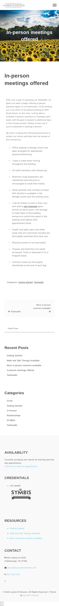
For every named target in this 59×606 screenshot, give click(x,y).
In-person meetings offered (26, 79)
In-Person (12, 410)
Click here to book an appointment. (21, 466)
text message (30, 206)
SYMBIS (11, 420)
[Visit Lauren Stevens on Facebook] (5, 581)
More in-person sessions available (42, 306)
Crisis (10, 400)
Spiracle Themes (31, 595)
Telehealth (39, 282)
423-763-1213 (13, 574)
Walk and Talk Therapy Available (23, 360)
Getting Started (25, 282)
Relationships (14, 415)
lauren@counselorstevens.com (21, 568)
